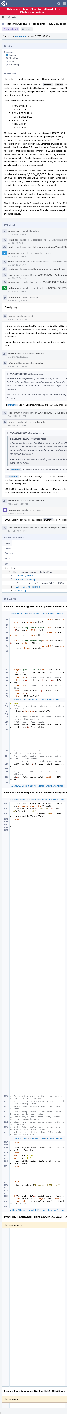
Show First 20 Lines (19, 613)
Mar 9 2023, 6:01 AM (17, 278)
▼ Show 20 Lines (55, 613)
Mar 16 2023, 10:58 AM (18, 301)
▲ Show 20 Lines (19, 700)
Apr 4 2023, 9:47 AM (17, 416)
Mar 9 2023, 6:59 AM (17, 291)
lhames (12, 55)
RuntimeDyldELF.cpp (25, 579)
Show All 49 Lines (37, 1138)
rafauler (12, 363)
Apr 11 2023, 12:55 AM (18, 504)
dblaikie (12, 353)
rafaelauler (40, 422)
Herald (11, 240)
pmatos (43, 247)
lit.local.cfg (20, 590)
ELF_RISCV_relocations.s (27, 587)
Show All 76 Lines (36, 786)
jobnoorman (21, 36)
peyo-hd (12, 500)
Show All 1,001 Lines (38, 800)
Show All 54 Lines (38, 613)
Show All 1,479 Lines (36, 1210)
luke (36, 247)
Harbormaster (14, 288)
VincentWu (53, 247)
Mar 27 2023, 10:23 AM (18, 357)
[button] (64, 3)
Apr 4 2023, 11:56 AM (17, 425)
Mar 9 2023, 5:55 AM (17, 234)
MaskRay (13, 58)
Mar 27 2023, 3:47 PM (17, 366)
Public (28, 29)
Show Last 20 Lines (54, 786)
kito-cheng (14, 64)
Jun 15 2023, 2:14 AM (17, 531)
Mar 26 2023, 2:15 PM (17, 319)
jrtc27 (11, 61)
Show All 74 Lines (37, 700)
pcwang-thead (56, 269)
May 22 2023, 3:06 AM (18, 513)
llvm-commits (40, 269)
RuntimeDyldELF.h (24, 576)
